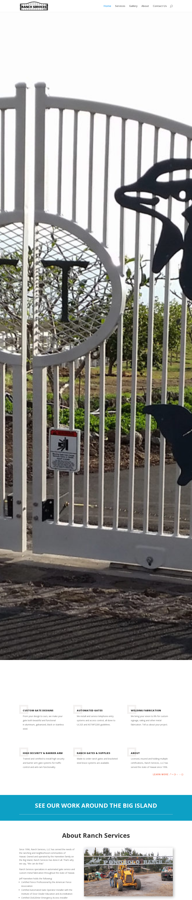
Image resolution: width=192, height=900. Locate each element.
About (145, 6)
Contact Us (160, 6)
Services (120, 6)
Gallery (133, 6)
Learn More (161, 774)
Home (107, 6)
